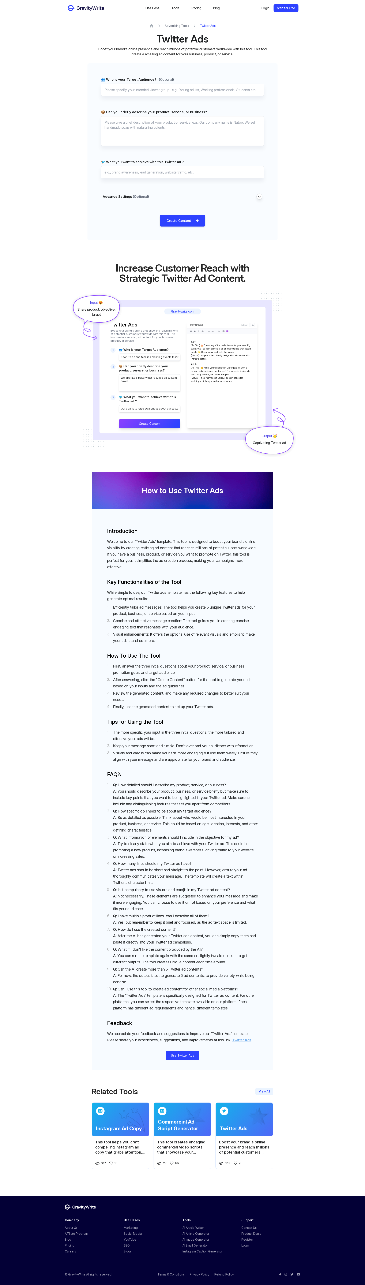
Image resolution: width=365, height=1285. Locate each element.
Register (247, 1239)
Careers (70, 1251)
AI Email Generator (195, 1245)
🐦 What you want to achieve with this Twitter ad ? (142, 162)
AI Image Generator (195, 1239)
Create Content (178, 220)
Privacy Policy (199, 1274)
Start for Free (286, 8)
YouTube (130, 1239)
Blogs (128, 1251)
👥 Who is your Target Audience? (137, 79)
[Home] (152, 26)
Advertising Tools (177, 25)
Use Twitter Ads (182, 1055)
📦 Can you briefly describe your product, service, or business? (154, 112)
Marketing (131, 1227)
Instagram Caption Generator (202, 1251)
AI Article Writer (193, 1227)
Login (265, 8)
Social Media (133, 1233)
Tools (175, 8)
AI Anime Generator (195, 1233)
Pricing (196, 8)
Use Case (152, 8)
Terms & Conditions (171, 1274)
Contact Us (249, 1227)
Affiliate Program (76, 1233)
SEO (127, 1245)
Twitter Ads (208, 25)
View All (264, 1091)
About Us (71, 1227)
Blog (216, 8)
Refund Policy (224, 1274)
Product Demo (251, 1233)
